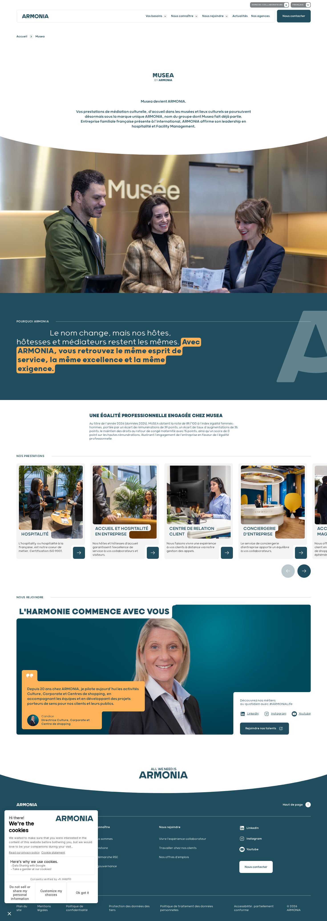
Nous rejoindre (213, 16)
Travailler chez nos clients (177, 848)
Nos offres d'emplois (174, 857)
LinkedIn (253, 713)
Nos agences (260, 16)
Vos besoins (154, 16)
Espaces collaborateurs (267, 5)
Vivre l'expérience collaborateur (182, 839)
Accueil (21, 36)
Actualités (240, 16)
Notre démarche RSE (103, 857)
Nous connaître (182, 16)
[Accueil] (35, 16)
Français (298, 5)
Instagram (278, 713)
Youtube (305, 713)
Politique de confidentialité (77, 908)
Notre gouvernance (102, 866)
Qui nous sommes (100, 839)
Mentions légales (44, 908)
